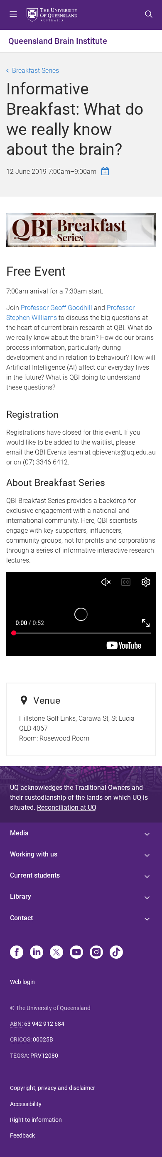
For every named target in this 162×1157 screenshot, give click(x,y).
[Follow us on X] (56, 953)
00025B (43, 1039)
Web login (22, 982)
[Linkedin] (36, 953)
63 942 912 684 (44, 1023)
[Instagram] (96, 953)
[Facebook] (16, 953)
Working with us (33, 854)
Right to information (36, 1119)
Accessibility (26, 1104)
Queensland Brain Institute (57, 41)
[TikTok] (116, 953)
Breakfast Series (35, 71)
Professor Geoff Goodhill (56, 308)
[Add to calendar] (106, 171)
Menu (13, 15)
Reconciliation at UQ (66, 807)
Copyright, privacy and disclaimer (52, 1088)
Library (20, 896)
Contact (21, 918)
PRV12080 (44, 1055)
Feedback (22, 1135)
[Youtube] (76, 953)
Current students (35, 875)
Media (19, 833)
